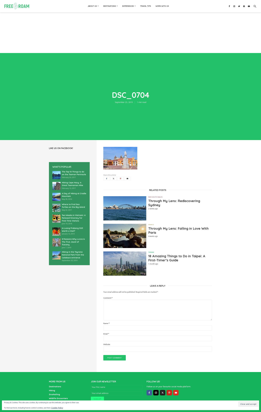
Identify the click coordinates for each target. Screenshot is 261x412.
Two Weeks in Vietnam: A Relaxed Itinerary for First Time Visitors (74, 218)
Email (106, 334)
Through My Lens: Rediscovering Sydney (174, 203)
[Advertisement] (130, 33)
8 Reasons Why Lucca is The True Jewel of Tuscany (73, 242)
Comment (108, 298)
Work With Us (162, 6)
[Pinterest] (169, 392)
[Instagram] (156, 392)
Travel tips (145, 6)
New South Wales (155, 197)
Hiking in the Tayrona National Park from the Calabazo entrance (73, 255)
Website (106, 344)
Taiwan (151, 252)
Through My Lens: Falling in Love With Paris (178, 230)
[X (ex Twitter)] (162, 392)
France (151, 225)
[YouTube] (176, 392)
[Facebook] (149, 392)
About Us (92, 6)
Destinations (109, 6)
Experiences (128, 6)
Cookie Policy (57, 407)
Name (106, 323)
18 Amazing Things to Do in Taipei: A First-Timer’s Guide (176, 258)
